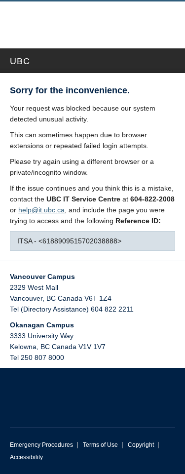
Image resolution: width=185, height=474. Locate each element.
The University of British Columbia (63, 20)
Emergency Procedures (41, 444)
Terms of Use (100, 444)
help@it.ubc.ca (41, 210)
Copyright (141, 444)
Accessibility (26, 457)
